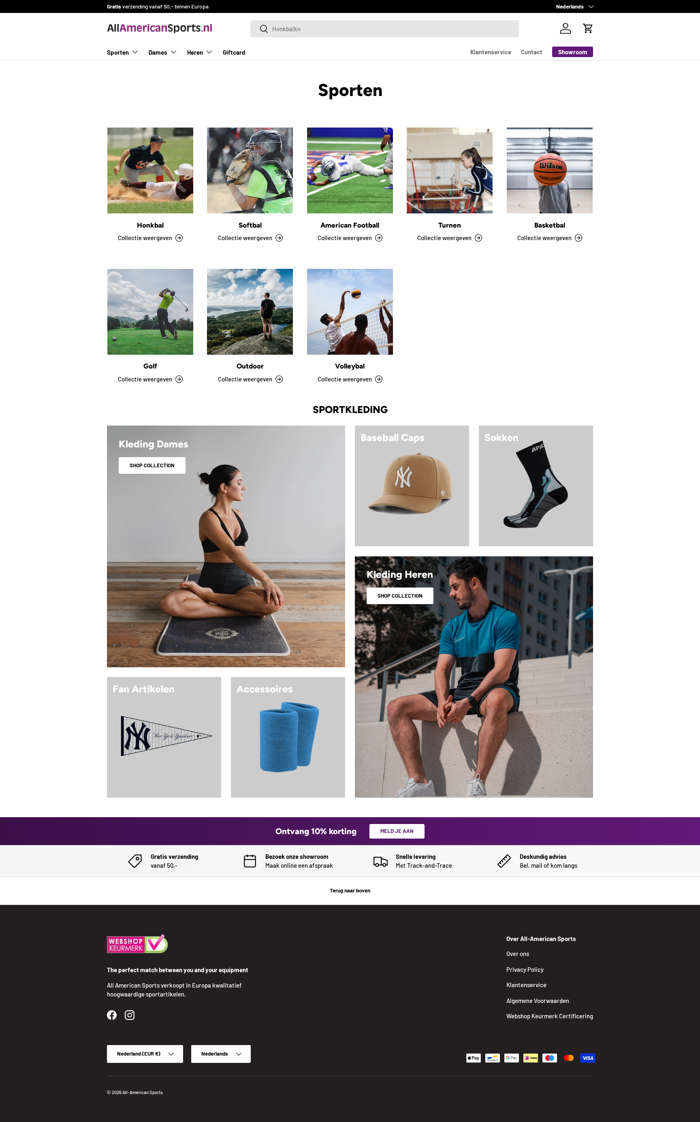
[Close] (471, 503)
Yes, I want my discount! (350, 596)
